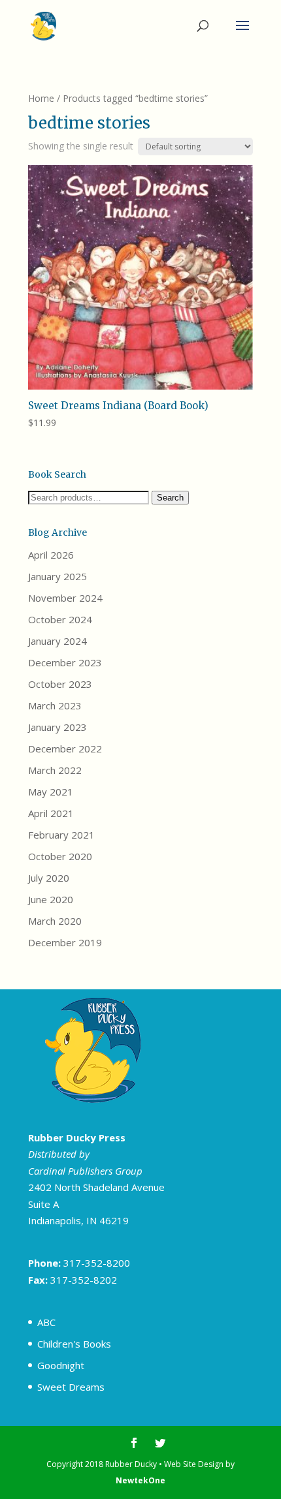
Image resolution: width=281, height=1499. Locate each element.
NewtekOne (140, 1480)
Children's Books (74, 1343)
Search (170, 497)
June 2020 (50, 899)
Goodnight (60, 1365)
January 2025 (57, 576)
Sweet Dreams (71, 1386)
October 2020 (60, 856)
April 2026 (51, 554)
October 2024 (60, 619)
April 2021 (51, 813)
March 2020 (55, 920)
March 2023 (55, 705)
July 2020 (48, 877)
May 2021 (50, 791)
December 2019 (65, 942)
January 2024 (57, 640)
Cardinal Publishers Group (85, 1170)
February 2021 (61, 834)
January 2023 (57, 727)
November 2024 (65, 597)
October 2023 (60, 683)
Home (41, 98)
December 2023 (65, 662)
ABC (46, 1322)
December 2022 (65, 748)
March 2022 (55, 770)
